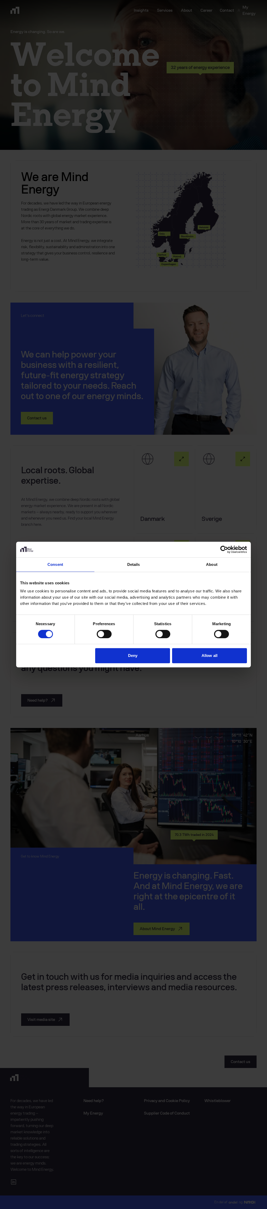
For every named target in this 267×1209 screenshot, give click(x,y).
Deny (132, 655)
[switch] (104, 634)
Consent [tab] (55, 564)
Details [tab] (133, 564)
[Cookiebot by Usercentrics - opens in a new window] (224, 549)
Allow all (209, 655)
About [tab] (211, 564)
